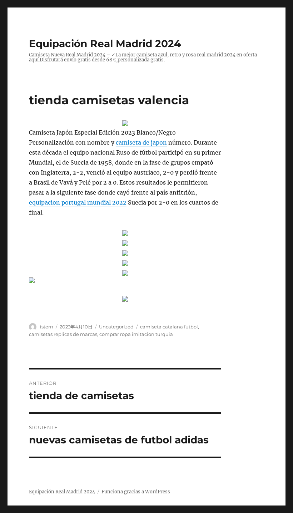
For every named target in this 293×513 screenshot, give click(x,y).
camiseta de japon (141, 142)
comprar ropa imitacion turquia (136, 334)
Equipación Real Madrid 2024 (105, 43)
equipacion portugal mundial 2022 (77, 202)
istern (46, 327)
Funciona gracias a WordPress (135, 492)
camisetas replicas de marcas (63, 334)
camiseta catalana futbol (169, 327)
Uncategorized (116, 327)
